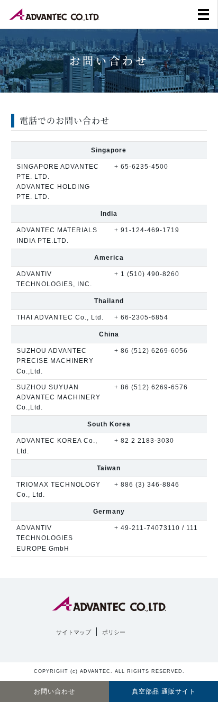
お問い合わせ (54, 691)
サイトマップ (73, 632)
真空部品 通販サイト (164, 691)
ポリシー (113, 632)
